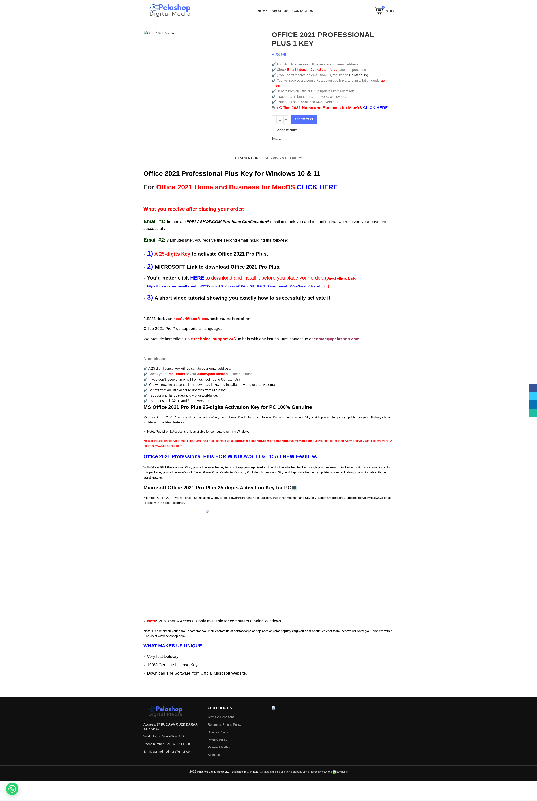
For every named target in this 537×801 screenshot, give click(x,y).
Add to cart (304, 119)
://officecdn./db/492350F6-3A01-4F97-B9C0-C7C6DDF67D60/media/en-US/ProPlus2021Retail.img (236, 286)
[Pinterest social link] (294, 138)
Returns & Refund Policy (224, 724)
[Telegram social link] (304, 138)
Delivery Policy (218, 732)
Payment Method (219, 747)
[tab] (246, 156)
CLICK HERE (375, 107)
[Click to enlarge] (152, 27)
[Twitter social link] (289, 138)
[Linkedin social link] (299, 138)
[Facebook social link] (284, 138)
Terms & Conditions (221, 717)
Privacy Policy (217, 739)
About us (214, 755)
